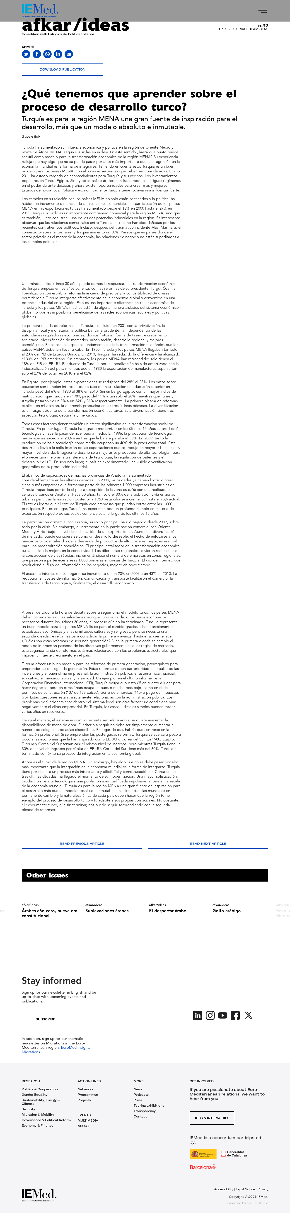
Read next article (208, 844)
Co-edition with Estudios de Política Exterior (58, 34)
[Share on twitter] (26, 54)
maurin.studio (257, 1203)
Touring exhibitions (149, 1105)
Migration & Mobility (38, 1114)
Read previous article (82, 844)
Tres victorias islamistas (243, 29)
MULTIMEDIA (88, 1120)
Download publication (62, 69)
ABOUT (83, 1126)
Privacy (263, 1189)
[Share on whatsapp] (47, 54)
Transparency (145, 1111)
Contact (140, 1116)
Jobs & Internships (212, 1118)
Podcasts (141, 1094)
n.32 (263, 25)
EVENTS (84, 1115)
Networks (85, 1089)
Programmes (88, 1094)
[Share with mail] (68, 54)
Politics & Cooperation (40, 1089)
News (138, 1089)
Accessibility (223, 1189)
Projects (84, 1100)
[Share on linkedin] (58, 54)
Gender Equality (34, 1094)
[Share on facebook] (36, 54)
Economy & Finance (37, 1125)
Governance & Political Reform (46, 1120)
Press (138, 1100)
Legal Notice (245, 1189)
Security (28, 1109)
